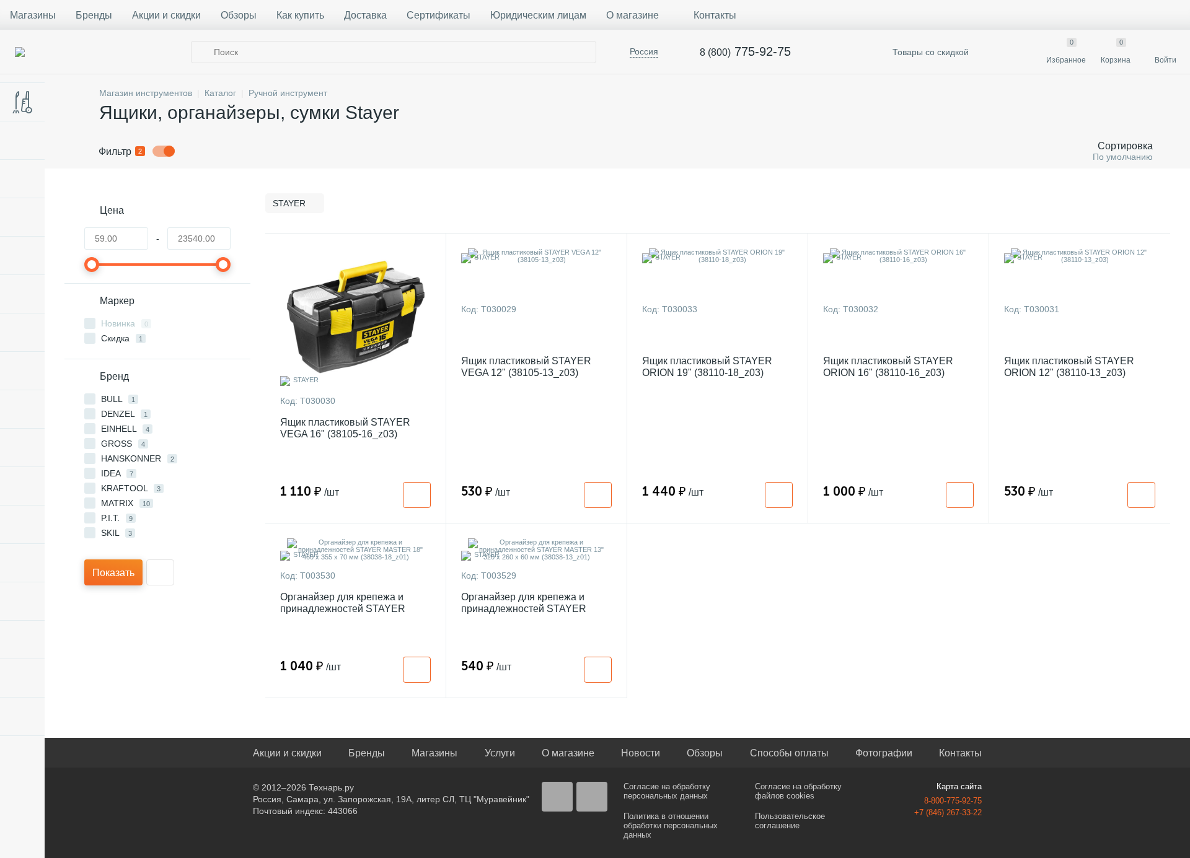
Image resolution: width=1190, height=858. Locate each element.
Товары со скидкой (929, 52)
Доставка (365, 15)
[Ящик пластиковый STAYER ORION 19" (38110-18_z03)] (717, 255)
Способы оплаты (789, 753)
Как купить (300, 15)
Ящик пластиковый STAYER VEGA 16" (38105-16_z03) (345, 428)
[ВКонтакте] (557, 797)
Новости (640, 753)
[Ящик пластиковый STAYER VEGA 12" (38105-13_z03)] (536, 255)
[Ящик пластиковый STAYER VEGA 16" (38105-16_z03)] (355, 317)
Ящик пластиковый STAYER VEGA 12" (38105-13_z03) (526, 367)
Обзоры (239, 15)
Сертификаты (438, 15)
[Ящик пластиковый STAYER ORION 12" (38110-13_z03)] (1079, 255)
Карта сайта (959, 786)
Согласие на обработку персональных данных (667, 791)
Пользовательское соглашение (790, 821)
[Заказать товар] (417, 495)
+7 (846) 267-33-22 (948, 812)
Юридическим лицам (538, 15)
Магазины (33, 15)
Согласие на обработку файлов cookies (798, 791)
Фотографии (883, 753)
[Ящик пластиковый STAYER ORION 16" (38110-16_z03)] (898, 255)
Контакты (715, 15)
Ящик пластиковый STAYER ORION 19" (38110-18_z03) (707, 367)
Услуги (500, 753)
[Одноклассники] (591, 797)
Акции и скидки (166, 15)
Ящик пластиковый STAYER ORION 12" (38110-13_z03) (1069, 367)
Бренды (94, 15)
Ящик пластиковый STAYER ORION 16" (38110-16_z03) (888, 367)
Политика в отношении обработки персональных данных (671, 825)
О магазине (632, 15)
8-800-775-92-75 (953, 800)
